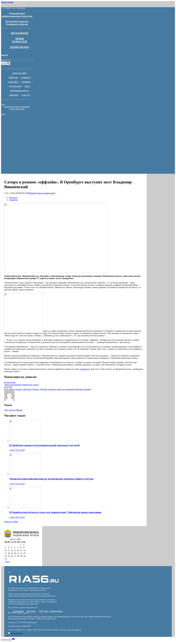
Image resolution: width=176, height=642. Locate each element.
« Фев (6, 562)
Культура (26, 95)
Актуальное (19, 33)
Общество (13, 78)
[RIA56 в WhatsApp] (16, 111)
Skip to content (7, 2)
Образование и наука (19, 91)
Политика (25, 78)
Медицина (26, 82)
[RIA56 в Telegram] (17, 111)
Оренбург (13, 200)
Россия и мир (15, 86)
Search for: (5, 60)
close (3, 104)
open (3, 114)
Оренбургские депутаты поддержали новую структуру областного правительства (37, 125)
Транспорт (13, 95)
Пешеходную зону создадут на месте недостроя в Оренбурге (38, 134)
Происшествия (19, 73)
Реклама (31, 611)
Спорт (27, 86)
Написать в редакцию (17, 107)
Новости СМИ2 (11, 522)
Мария (32, 193)
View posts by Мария (13, 410)
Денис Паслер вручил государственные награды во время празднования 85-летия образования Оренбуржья (38, 129)
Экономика (13, 82)
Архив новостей (19, 40)
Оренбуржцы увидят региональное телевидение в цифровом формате (38, 121)
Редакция (18, 611)
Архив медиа (19, 47)
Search (4, 63)
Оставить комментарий (45, 193)
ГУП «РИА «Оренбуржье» (51, 611)
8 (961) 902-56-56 (16, 109)
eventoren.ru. (85, 369)
